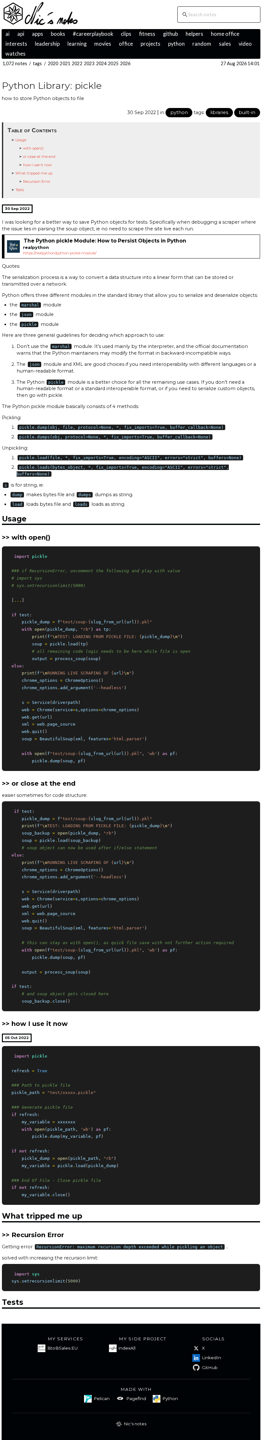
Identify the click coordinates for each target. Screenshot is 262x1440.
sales (225, 44)
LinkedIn (211, 1357)
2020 (53, 63)
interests (16, 44)
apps (37, 34)
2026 (125, 63)
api (20, 34)
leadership (47, 44)
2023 (89, 63)
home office (225, 34)
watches (15, 53)
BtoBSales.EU (62, 1348)
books (58, 34)
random (201, 44)
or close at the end (39, 156)
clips (126, 34)
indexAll (127, 1348)
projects (150, 44)
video (245, 44)
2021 (65, 63)
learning (77, 44)
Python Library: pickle (52, 85)
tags (37, 63)
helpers (194, 34)
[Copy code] (253, 552)
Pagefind (136, 1398)
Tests (19, 190)
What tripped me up (33, 173)
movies (102, 44)
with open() (33, 148)
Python (170, 1398)
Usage (20, 140)
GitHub (210, 1367)
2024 (101, 63)
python (176, 44)
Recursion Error (36, 181)
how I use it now (37, 165)
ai (7, 34)
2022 (77, 63)
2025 (113, 63)
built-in (247, 112)
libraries (219, 112)
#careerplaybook (93, 34)
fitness (147, 34)
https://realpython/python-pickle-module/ (59, 253)
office (126, 44)
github (170, 34)
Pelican (102, 1398)
